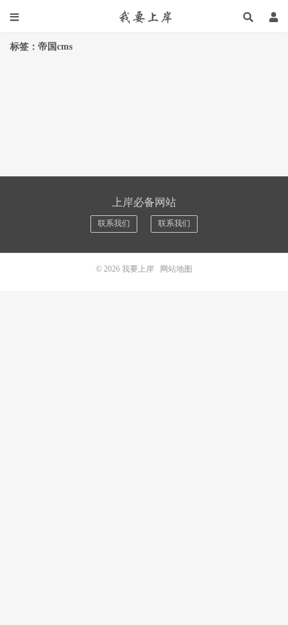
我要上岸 (144, 16)
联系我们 (114, 223)
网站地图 (176, 269)
